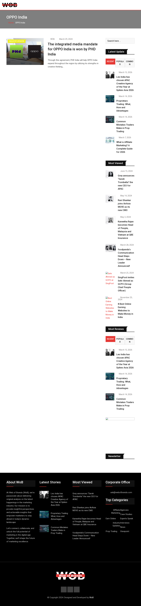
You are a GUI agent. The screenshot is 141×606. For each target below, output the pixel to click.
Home (11, 23)
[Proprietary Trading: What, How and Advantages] (110, 98)
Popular (120, 62)
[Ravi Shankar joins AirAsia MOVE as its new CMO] (111, 199)
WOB (52, 39)
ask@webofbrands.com (121, 492)
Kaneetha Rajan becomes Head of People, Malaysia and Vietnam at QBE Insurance (87, 521)
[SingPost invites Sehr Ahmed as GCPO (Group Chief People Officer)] (111, 278)
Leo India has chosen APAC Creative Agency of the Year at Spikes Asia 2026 (125, 83)
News (122, 527)
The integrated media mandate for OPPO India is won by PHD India (73, 49)
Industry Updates (116, 524)
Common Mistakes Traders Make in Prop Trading (59, 530)
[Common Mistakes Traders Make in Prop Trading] (110, 119)
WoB (91, 597)
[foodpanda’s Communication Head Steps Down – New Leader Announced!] (111, 248)
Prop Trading (111, 531)
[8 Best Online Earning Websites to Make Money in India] (111, 308)
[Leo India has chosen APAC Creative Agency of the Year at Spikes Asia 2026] (110, 74)
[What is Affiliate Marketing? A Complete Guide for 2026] (110, 140)
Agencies (124, 510)
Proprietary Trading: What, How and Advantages (59, 516)
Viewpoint (124, 531)
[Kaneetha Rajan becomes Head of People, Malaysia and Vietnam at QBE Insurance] (111, 220)
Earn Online (111, 518)
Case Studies (126, 514)
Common (129, 62)
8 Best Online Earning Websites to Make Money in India (125, 310)
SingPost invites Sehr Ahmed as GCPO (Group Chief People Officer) (126, 284)
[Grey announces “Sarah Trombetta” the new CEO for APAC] (111, 174)
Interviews (124, 523)
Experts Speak (126, 518)
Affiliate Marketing (115, 511)
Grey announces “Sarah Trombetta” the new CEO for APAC (126, 182)
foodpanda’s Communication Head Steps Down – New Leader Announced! (86, 535)
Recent (110, 61)
